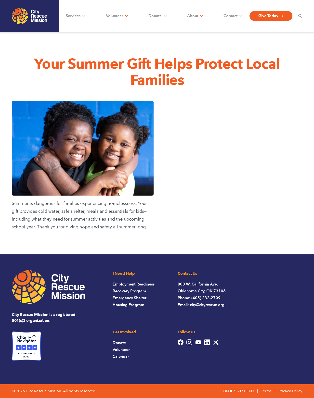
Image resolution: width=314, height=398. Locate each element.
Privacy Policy (290, 391)
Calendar (121, 356)
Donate (155, 15)
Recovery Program (129, 291)
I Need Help (124, 273)
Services (73, 15)
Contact (230, 15)
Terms (266, 391)
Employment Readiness (134, 284)
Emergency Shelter (129, 298)
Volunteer (114, 15)
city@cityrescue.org (207, 304)
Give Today (268, 15)
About (192, 15)
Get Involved (124, 332)
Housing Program (128, 304)
